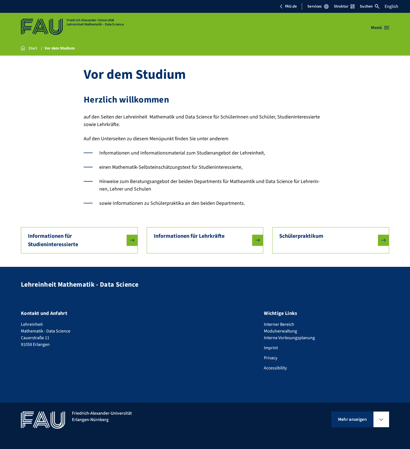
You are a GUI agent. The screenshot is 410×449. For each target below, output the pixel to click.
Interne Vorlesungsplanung (289, 338)
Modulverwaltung (280, 331)
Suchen (366, 6)
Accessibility (275, 368)
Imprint (271, 348)
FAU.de (291, 6)
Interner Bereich (279, 324)
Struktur (341, 6)
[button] (79, 240)
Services (314, 6)
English (391, 6)
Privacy (270, 358)
